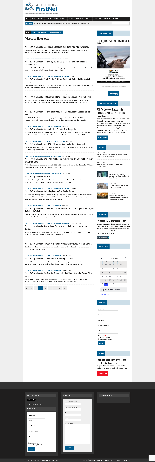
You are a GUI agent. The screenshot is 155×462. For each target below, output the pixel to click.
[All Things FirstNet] (41, 8)
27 (59, 288)
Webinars (63, 18)
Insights (40, 18)
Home (27, 18)
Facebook (107, 460)
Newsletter (100, 460)
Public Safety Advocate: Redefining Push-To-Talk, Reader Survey (49, 191)
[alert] (113, 289)
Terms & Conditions (45, 460)
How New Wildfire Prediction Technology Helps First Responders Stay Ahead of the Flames (119, 197)
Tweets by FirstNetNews (34, 404)
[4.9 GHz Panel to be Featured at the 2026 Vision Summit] (102, 187)
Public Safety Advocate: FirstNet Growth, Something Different (49, 258)
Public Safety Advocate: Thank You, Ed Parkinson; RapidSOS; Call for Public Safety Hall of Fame (58, 81)
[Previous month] (101, 258)
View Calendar (104, 294)
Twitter (113, 460)
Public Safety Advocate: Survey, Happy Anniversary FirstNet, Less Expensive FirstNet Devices (57, 227)
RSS (129, 460)
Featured (43, 44)
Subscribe (107, 18)
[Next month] (126, 258)
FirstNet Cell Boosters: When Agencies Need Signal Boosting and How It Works (119, 176)
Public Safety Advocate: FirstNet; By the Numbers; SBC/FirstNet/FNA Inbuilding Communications (56, 63)
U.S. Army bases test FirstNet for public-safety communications (110, 165)
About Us (88, 18)
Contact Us (97, 18)
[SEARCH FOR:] (121, 23)
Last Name (101, 320)
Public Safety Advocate (39, 32)
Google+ (119, 460)
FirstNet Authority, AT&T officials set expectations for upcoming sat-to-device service (112, 156)
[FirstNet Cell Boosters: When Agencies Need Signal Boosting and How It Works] (102, 176)
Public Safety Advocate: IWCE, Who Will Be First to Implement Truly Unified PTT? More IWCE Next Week (59, 160)
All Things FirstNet (105, 337)
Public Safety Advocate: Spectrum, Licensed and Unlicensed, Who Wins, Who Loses (57, 46)
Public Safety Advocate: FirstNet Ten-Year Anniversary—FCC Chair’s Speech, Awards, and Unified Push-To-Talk (59, 210)
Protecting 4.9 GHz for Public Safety (111, 220)
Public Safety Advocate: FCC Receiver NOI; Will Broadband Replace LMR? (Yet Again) (58, 96)
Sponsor (115, 18)
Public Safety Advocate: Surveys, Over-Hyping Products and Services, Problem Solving (58, 243)
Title (99, 330)
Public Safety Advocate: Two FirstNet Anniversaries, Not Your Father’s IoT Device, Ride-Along (58, 275)
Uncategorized (51, 44)
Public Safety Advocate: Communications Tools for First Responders (51, 129)
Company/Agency (103, 325)
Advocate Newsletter (33, 44)
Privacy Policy (54, 460)
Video (56, 18)
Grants (71, 18)
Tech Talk (49, 18)
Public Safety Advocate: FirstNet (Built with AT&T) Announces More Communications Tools (58, 113)
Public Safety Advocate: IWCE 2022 (38, 176)
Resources (79, 18)
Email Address (102, 309)
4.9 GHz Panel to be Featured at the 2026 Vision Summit (119, 187)
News (33, 18)
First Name (101, 315)
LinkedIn (125, 460)
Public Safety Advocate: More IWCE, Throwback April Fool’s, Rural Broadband (55, 144)
